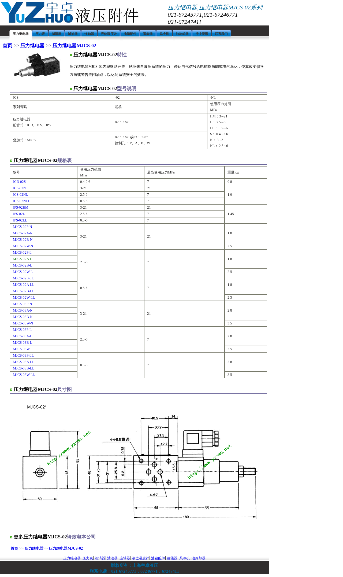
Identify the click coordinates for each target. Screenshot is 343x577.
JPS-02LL (20, 220)
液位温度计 (140, 558)
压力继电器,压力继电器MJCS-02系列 (215, 7)
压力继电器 (32, 45)
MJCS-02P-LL (23, 278)
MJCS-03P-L (22, 330)
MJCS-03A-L (22, 336)
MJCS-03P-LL (23, 355)
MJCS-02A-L (22, 259)
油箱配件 (158, 558)
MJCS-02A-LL (23, 285)
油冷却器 (199, 558)
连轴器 (125, 558)
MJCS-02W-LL (24, 297)
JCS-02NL (20, 195)
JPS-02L (19, 214)
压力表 (88, 558)
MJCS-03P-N (22, 304)
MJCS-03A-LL (23, 362)
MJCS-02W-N (23, 246)
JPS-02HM (20, 207)
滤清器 (100, 558)
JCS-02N (19, 188)
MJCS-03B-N (22, 317)
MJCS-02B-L (22, 265)
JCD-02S (19, 182)
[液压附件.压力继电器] (69, 22)
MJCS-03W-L (23, 349)
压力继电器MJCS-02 (73, 45)
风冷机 (184, 558)
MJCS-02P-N (22, 227)
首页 (8, 45)
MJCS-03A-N (22, 310)
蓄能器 (172, 558)
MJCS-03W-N (23, 323)
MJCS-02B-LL (23, 291)
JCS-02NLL (21, 201)
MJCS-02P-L (22, 252)
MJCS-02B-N (22, 240)
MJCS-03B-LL (23, 368)
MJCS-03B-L (22, 343)
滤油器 (112, 558)
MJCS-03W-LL (24, 375)
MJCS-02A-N (22, 233)
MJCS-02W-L (23, 272)
